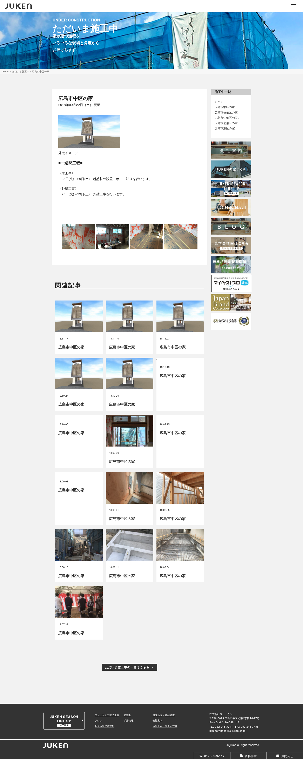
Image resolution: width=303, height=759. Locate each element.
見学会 (127, 715)
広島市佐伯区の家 (226, 112)
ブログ (98, 720)
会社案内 (157, 720)
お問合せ (157, 715)
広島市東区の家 (225, 128)
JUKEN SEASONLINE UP (64, 720)
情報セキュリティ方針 (165, 726)
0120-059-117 (230, 722)
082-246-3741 (224, 726)
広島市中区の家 (225, 107)
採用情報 (129, 720)
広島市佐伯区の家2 (227, 117)
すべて (219, 101)
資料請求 (170, 715)
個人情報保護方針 (104, 726)
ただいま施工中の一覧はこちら (127, 667)
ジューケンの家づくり (107, 715)
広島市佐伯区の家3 (227, 123)
